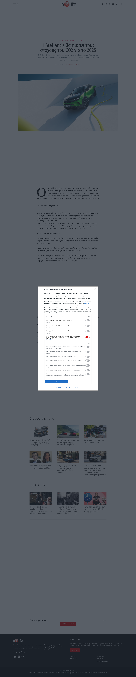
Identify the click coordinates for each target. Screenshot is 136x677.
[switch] (87, 320)
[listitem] (68, 317)
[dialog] (68, 338)
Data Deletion (59, 387)
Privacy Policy (77, 387)
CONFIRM (57, 381)
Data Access (68, 387)
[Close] (95, 289)
